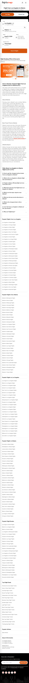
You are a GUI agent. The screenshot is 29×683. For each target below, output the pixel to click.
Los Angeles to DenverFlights (8, 251)
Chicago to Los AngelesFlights (9, 395)
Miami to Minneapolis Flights (8, 570)
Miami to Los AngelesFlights (8, 383)
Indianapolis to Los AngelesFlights (9, 416)
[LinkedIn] (9, 672)
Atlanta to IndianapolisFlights (8, 322)
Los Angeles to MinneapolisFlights (10, 256)
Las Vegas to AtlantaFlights (8, 513)
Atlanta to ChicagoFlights (7, 360)
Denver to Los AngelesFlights (8, 387)
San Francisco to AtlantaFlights (9, 492)
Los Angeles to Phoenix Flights (9, 553)
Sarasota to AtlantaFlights (8, 451)
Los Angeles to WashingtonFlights (9, 284)
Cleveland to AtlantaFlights (8, 477)
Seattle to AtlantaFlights (7, 494)
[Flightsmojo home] (7, 2)
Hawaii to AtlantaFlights (7, 501)
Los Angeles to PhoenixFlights (9, 267)
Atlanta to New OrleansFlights (8, 365)
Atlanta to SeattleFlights (7, 331)
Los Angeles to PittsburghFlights (9, 260)
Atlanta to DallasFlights (7, 353)
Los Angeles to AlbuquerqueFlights (10, 263)
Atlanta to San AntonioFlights (8, 326)
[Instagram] (6, 672)
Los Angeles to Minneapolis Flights (10, 531)
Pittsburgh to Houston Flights (8, 565)
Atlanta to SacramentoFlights (8, 341)
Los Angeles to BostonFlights (8, 246)
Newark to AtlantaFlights (7, 487)
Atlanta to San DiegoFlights (8, 307)
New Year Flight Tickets (7, 619)
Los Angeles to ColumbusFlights (9, 277)
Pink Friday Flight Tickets (7, 597)
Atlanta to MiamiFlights (7, 343)
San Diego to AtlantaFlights (8, 453)
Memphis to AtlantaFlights (8, 485)
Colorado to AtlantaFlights (8, 499)
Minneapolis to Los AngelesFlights (10, 423)
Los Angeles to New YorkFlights (9, 232)
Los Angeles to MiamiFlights (8, 282)
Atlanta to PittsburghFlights (8, 302)
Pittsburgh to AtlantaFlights (8, 465)
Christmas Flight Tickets (7, 616)
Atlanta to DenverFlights (7, 300)
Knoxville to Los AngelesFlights (9, 435)
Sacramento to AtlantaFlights (8, 504)
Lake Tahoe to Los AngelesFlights (9, 414)
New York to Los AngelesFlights (9, 390)
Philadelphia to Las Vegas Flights (9, 574)
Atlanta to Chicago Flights (7, 543)
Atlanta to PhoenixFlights (7, 369)
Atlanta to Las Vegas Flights (8, 538)
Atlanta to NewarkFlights (7, 319)
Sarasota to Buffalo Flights (8, 577)
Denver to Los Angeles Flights (8, 534)
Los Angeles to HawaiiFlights (8, 236)
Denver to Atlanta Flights (7, 560)
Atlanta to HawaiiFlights (7, 338)
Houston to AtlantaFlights (7, 508)
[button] (14, 24)
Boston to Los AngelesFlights (8, 392)
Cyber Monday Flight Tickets (8, 621)
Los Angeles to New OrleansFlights (10, 258)
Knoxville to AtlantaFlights (8, 444)
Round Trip (21, 14)
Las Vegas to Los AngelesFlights (9, 380)
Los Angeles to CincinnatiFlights (9, 270)
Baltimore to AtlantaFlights (8, 480)
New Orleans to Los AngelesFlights (10, 421)
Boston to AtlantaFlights (7, 470)
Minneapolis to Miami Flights (8, 567)
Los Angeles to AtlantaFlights (8, 222)
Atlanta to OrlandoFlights (7, 355)
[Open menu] (26, 3)
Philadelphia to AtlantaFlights (8, 446)
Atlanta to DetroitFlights (7, 314)
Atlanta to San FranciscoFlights (9, 329)
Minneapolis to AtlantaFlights (8, 468)
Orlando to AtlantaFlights (7, 461)
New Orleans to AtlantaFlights (8, 456)
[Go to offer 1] (13, 78)
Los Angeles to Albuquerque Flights (10, 550)
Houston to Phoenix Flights (8, 536)
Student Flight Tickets (7, 602)
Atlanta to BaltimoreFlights (8, 310)
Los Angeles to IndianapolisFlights (9, 253)
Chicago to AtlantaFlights (7, 516)
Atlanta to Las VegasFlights (8, 345)
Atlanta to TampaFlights (7, 372)
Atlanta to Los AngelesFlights (8, 324)
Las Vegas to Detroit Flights (8, 524)
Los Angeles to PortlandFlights (9, 275)
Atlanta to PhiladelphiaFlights (8, 367)
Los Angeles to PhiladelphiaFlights (10, 248)
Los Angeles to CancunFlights (8, 244)
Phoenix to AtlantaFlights (7, 458)
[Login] (22, 2)
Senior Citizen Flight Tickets (8, 588)
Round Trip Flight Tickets (7, 593)
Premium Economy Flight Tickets (9, 585)
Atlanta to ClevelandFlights (8, 305)
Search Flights (14, 50)
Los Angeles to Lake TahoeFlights (9, 279)
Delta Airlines (5, 632)
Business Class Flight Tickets (8, 600)
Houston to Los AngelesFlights (9, 385)
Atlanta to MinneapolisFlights (8, 298)
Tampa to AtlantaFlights (7, 463)
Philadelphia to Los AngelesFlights (10, 426)
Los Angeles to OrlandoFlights (9, 272)
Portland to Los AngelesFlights (9, 409)
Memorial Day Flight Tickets (8, 609)
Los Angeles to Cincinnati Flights (9, 555)
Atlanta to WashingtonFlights (8, 333)
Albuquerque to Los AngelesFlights (10, 399)
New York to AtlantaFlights (8, 506)
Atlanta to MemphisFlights (8, 317)
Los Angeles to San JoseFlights (9, 287)
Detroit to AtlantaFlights (7, 482)
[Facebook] (3, 672)
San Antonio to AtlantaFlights (8, 489)
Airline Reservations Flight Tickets (9, 614)
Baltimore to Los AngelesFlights (9, 433)
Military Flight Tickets (7, 612)
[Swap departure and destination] (24, 27)
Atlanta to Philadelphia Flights (8, 548)
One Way (7, 14)
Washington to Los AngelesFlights (9, 428)
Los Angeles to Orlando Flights (9, 558)
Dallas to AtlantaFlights (7, 473)
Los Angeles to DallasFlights (8, 227)
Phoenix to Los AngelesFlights (9, 402)
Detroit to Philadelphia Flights (8, 572)
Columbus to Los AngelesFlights (9, 411)
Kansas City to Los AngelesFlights (9, 430)
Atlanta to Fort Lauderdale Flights (9, 546)
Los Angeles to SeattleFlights (8, 241)
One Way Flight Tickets (7, 590)
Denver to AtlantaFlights (7, 475)
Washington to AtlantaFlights (8, 496)
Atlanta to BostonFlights (7, 312)
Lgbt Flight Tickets (6, 604)
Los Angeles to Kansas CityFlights (9, 265)
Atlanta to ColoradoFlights (8, 336)
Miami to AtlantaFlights (7, 511)
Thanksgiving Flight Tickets (8, 624)
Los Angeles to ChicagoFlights (9, 224)
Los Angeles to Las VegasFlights (9, 239)
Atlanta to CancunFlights (7, 357)
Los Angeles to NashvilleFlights (9, 289)
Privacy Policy (14, 667)
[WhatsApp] (15, 672)
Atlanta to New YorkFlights (8, 350)
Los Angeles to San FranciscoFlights (10, 234)
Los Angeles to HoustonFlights (9, 229)
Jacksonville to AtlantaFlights (8, 449)
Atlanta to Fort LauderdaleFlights (9, 362)
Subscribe (22, 662)
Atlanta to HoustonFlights (7, 348)
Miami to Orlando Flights (7, 529)
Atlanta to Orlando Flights (7, 541)
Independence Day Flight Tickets (9, 595)
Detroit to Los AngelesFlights (8, 419)
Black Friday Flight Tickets (8, 607)
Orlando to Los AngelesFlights (9, 407)
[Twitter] (12, 672)
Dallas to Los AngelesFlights (8, 397)
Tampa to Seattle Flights (7, 562)
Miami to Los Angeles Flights (8, 527)
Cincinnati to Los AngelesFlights (9, 404)
